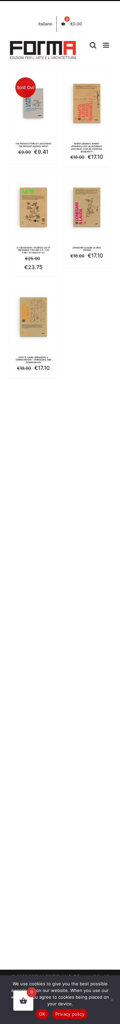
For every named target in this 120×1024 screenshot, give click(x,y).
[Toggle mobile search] (93, 45)
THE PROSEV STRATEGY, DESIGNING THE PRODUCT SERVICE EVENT (33, 144)
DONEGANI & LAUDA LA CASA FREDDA (87, 248)
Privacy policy (70, 1014)
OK (42, 1014)
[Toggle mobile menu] (106, 45)
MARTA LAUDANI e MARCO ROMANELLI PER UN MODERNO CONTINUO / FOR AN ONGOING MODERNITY (86, 147)
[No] (111, 999)
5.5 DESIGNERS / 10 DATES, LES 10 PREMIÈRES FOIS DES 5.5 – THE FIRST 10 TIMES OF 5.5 (33, 250)
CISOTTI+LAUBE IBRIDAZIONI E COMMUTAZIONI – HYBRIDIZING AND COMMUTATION (33, 360)
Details (33, 104)
